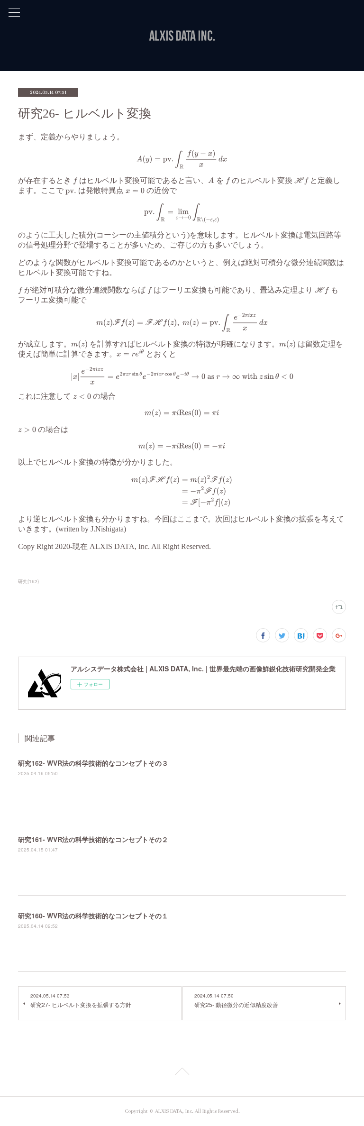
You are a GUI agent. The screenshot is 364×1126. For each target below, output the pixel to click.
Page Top (182, 1073)
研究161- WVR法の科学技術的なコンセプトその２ (93, 839)
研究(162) (28, 581)
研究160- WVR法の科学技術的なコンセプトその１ (93, 915)
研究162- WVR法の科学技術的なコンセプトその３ (93, 763)
